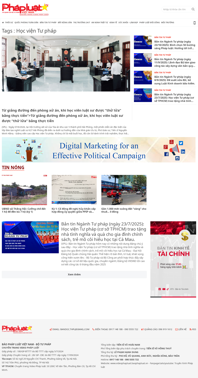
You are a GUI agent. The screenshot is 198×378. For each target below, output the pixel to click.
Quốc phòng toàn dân (26, 22)
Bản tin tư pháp (48, 22)
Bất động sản (65, 22)
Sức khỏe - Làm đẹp (128, 22)
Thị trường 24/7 (81, 22)
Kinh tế (113, 22)
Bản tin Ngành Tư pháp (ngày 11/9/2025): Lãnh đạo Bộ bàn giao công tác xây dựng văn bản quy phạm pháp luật (174, 63)
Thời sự (9, 22)
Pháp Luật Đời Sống (149, 22)
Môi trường (167, 22)
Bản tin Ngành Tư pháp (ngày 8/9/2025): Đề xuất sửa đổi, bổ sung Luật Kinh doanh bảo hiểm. (174, 80)
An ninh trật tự (99, 22)
